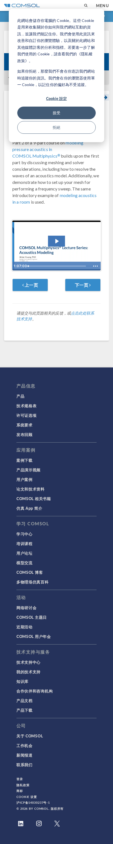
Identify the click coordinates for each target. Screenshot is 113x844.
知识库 (22, 681)
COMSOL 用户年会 (33, 636)
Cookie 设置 (26, 797)
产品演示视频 (28, 469)
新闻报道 (24, 755)
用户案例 (24, 479)
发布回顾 (24, 434)
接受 (56, 112)
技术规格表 (26, 405)
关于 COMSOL (29, 735)
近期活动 (24, 626)
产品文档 (24, 700)
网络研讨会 (26, 607)
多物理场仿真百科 (32, 581)
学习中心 (24, 534)
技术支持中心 (28, 662)
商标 (19, 791)
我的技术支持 (28, 671)
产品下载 (24, 710)
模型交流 (24, 562)
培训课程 (24, 543)
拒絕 (56, 127)
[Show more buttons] (95, 266)
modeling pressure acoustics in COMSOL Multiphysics (48, 149)
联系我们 (24, 764)
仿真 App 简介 (29, 508)
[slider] (58, 266)
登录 (19, 779)
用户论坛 (24, 553)
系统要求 (24, 424)
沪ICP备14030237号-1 (33, 802)
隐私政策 (23, 785)
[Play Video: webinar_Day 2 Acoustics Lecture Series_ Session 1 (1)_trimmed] (56, 241)
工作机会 (24, 745)
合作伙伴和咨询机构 (34, 691)
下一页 (82, 284)
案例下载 (24, 460)
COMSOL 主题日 (31, 617)
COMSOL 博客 (29, 572)
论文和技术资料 (30, 489)
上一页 (31, 284)
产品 (20, 396)
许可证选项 (26, 415)
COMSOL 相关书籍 (33, 498)
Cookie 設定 (56, 98)
